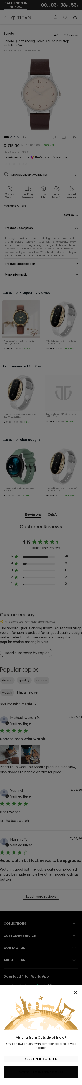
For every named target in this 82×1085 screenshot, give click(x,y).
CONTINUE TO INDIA (41, 1059)
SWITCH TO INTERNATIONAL (41, 1072)
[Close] (41, 990)
